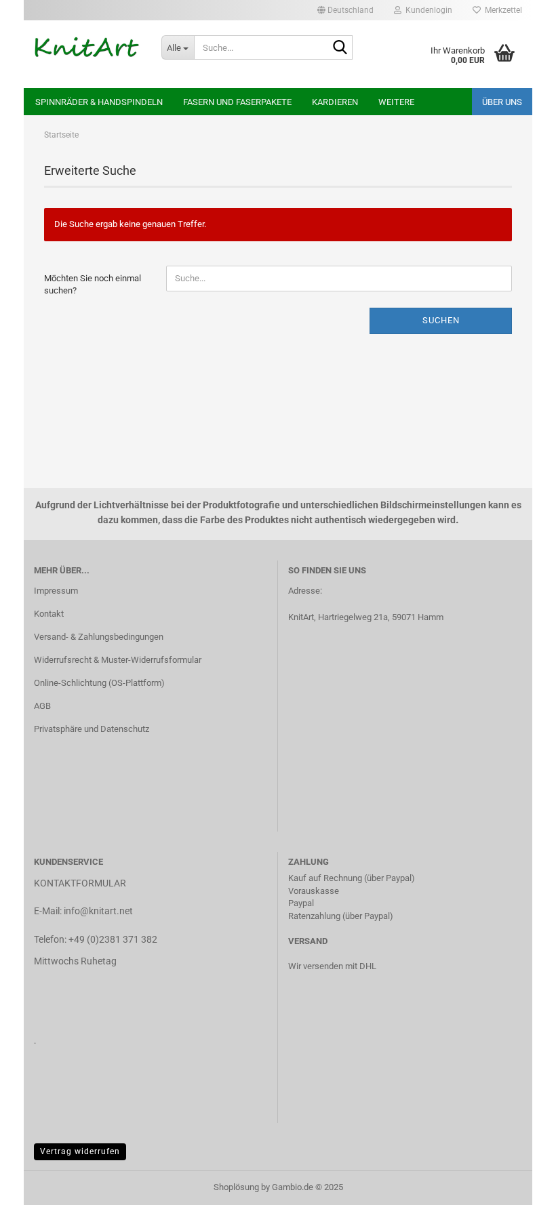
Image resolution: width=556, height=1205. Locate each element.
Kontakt (49, 614)
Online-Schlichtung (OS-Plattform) (99, 683)
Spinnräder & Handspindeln (99, 102)
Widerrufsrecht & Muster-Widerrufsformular (117, 660)
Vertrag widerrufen (80, 1151)
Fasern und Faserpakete (237, 102)
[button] (345, 10)
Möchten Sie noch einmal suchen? (92, 284)
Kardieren (335, 102)
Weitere (396, 102)
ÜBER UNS (502, 102)
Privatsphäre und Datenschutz (91, 729)
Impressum (56, 591)
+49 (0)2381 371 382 (112, 939)
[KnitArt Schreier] (87, 47)
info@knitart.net (98, 910)
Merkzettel (501, 10)
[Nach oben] (518, 1184)
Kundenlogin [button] (426, 10)
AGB (42, 706)
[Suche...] (340, 48)
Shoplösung (236, 1187)
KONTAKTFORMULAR (80, 883)
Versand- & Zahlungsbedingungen (98, 637)
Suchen (441, 320)
